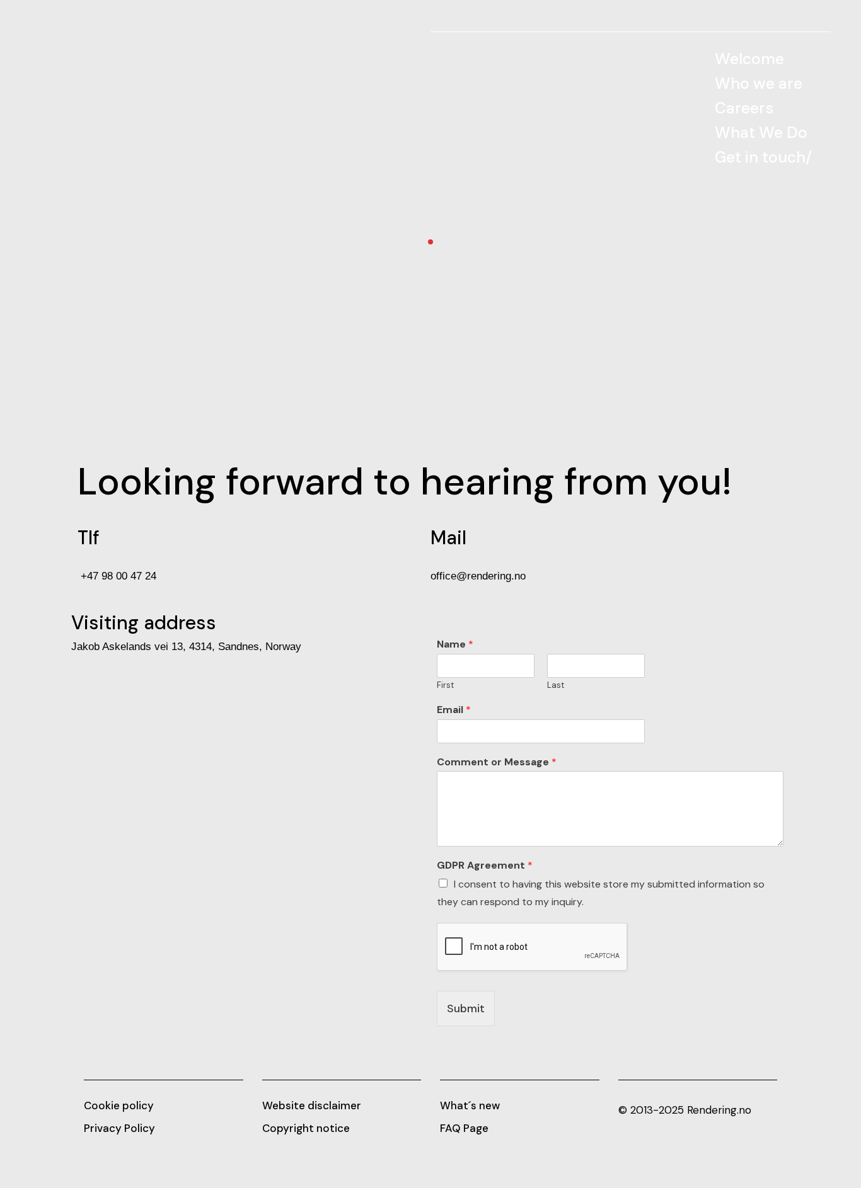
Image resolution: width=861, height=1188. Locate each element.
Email (454, 710)
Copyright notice (306, 1128)
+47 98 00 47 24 (117, 576)
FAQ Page (464, 1128)
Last (555, 685)
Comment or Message (497, 762)
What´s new (470, 1105)
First (445, 685)
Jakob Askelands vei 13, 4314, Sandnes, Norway (186, 647)
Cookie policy (119, 1105)
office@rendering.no (478, 576)
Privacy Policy (119, 1128)
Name (455, 644)
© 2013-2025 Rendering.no (684, 1110)
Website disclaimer (311, 1105)
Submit (466, 1008)
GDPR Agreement (485, 865)
